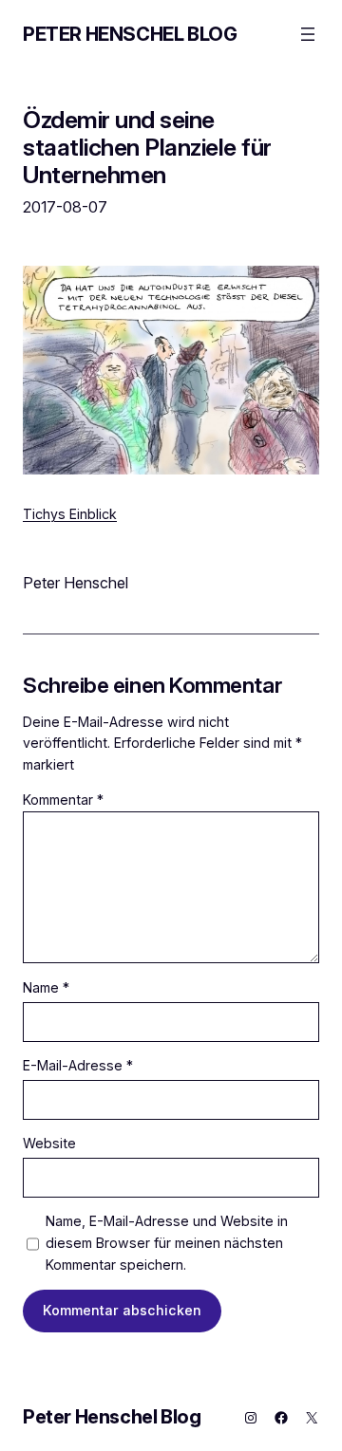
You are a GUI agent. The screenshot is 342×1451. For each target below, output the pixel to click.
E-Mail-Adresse (78, 1065)
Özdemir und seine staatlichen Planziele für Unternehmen (147, 147)
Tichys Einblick (70, 514)
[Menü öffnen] (307, 34)
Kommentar (63, 799)
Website (49, 1143)
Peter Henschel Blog (130, 34)
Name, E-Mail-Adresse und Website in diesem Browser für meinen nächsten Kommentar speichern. (167, 1242)
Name (46, 987)
